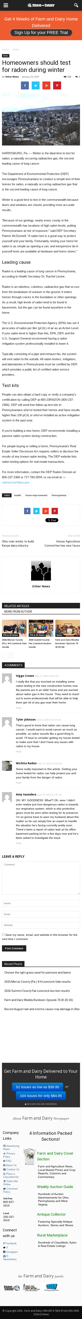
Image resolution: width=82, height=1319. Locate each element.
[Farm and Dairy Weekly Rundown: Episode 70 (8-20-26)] (67, 628)
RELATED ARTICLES (16, 606)
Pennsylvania (59, 495)
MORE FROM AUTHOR (18, 611)
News (5, 55)
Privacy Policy (9, 1155)
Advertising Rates (11, 1148)
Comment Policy (10, 1190)
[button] (76, 5)
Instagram (11, 1252)
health (17, 495)
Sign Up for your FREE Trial (41, 32)
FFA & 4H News (10, 635)
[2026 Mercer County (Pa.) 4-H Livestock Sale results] (14, 628)
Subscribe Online (10, 1183)
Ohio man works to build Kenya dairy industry (18, 543)
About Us (11, 1165)
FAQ (8, 1161)
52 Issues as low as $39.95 (37, 1087)
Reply (18, 708)
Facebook (11, 1243)
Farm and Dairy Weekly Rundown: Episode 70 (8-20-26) (67, 643)
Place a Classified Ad (10, 1175)
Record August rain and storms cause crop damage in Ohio (42, 1009)
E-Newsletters (10, 1258)
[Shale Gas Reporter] (31, 1290)
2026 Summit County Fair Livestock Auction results (40, 643)
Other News (12, 76)
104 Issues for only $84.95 (41, 1096)
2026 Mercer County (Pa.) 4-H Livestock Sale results (14, 643)
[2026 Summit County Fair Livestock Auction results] (41, 628)
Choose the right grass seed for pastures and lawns (37, 972)
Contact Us (13, 1169)
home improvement (36, 495)
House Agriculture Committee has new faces (62, 543)
